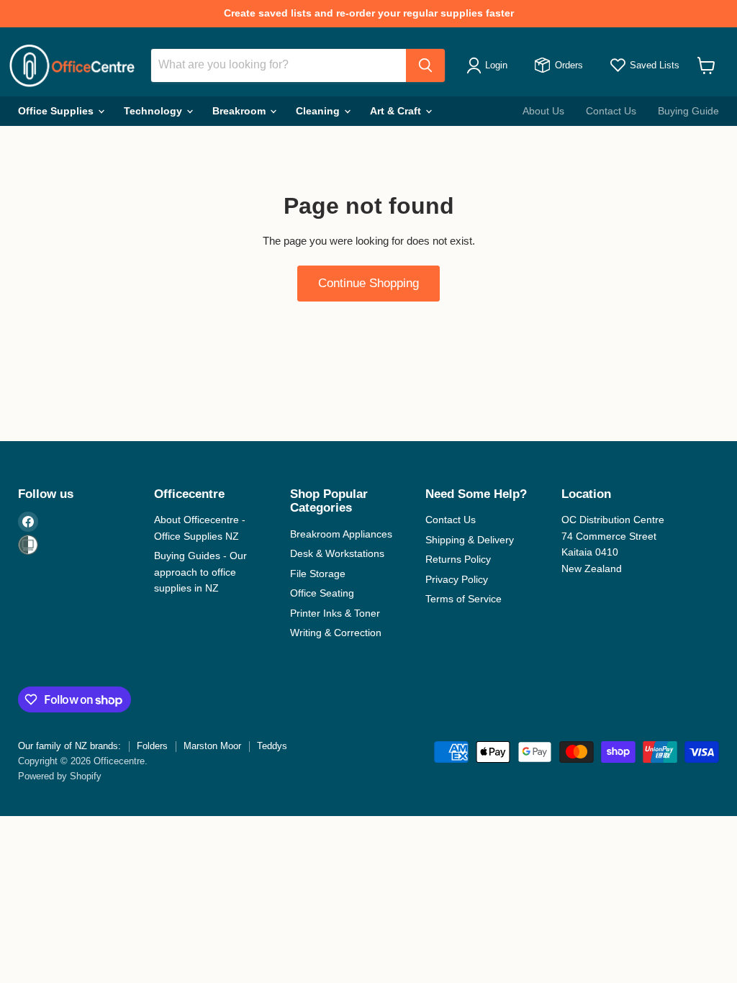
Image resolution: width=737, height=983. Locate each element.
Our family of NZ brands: (69, 745)
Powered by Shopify (59, 776)
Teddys (272, 745)
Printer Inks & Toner (335, 613)
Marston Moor (212, 745)
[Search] (425, 65)
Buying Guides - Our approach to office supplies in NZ (200, 572)
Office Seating (322, 593)
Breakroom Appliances (341, 534)
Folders (152, 745)
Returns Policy (458, 559)
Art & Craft (397, 111)
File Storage (317, 573)
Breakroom (240, 111)
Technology (154, 111)
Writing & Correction (335, 632)
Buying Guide (688, 111)
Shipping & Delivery (469, 539)
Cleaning (319, 111)
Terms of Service (463, 598)
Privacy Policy (456, 579)
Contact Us (611, 111)
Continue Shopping (368, 283)
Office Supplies (57, 111)
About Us (543, 111)
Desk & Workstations (337, 553)
